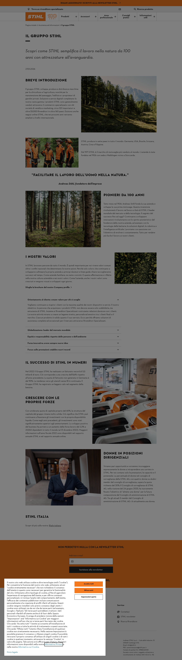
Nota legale (12, 652)
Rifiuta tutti (88, 590)
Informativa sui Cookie (28, 647)
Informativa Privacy (53, 644)
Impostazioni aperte (88, 597)
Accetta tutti (89, 584)
